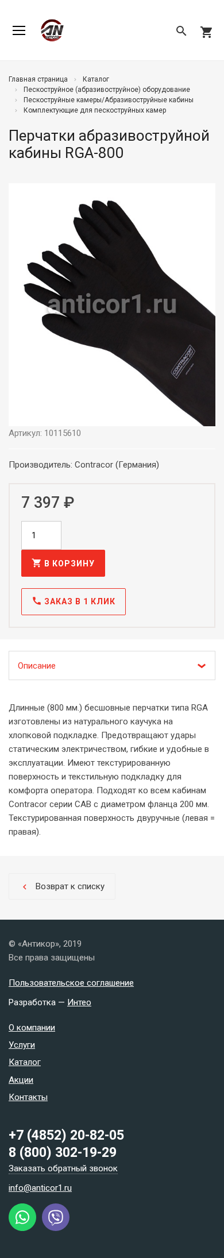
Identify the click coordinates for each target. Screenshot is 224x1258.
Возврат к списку (62, 886)
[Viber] (55, 1228)
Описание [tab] (37, 666)
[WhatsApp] (22, 1228)
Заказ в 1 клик (73, 601)
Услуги (22, 1045)
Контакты (28, 1097)
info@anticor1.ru (40, 1188)
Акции (21, 1080)
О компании (32, 1027)
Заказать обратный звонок (63, 1168)
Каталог (25, 1062)
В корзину (63, 563)
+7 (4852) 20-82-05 (66, 1135)
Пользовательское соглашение (71, 983)
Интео (79, 1002)
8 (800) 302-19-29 (63, 1152)
